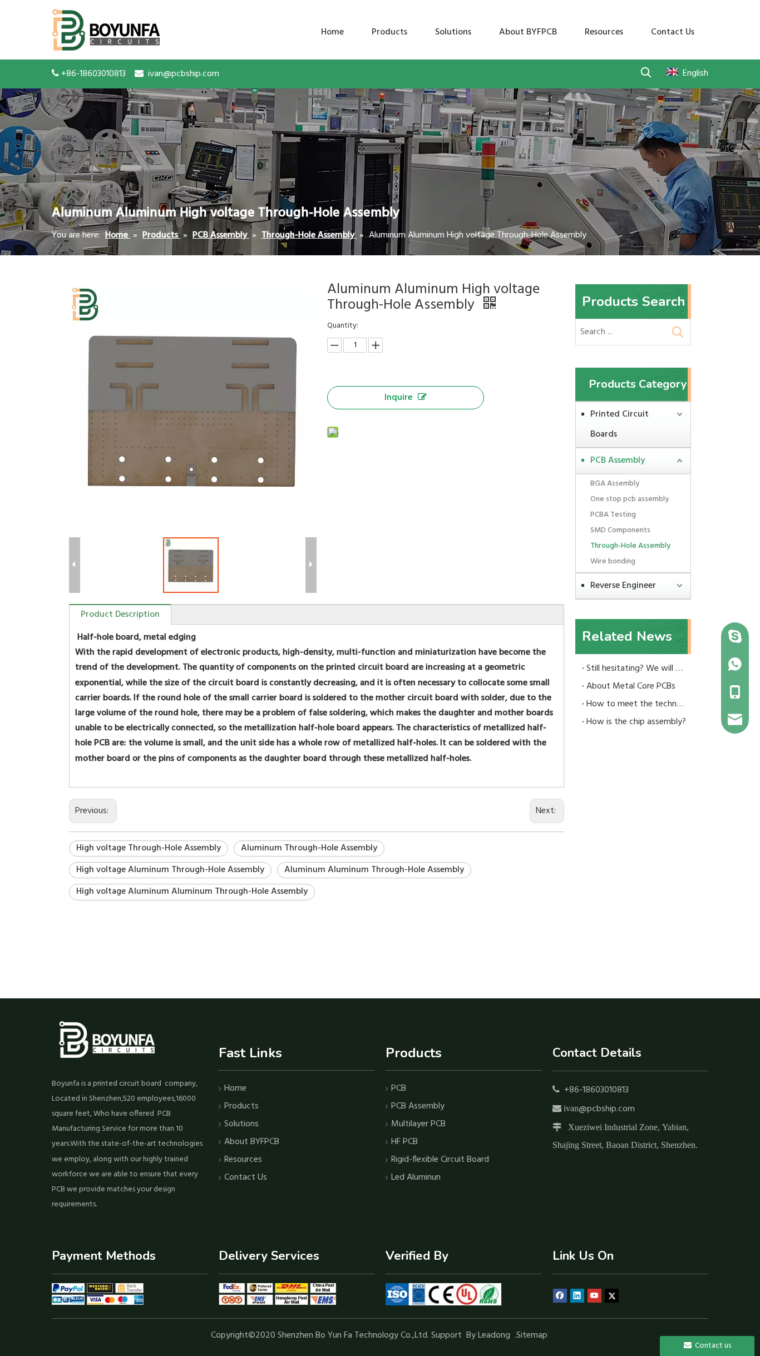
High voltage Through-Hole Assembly (148, 848)
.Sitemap (532, 1335)
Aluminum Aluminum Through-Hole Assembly (374, 870)
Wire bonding (612, 561)
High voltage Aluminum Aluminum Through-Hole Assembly (192, 891)
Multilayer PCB (418, 1124)
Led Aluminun (416, 1177)
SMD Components (620, 530)
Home (235, 1088)
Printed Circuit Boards (619, 424)
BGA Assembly (614, 483)
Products (241, 1106)
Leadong (494, 1335)
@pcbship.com (607, 1109)
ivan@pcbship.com (183, 74)
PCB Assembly (617, 460)
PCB (398, 1088)
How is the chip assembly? (636, 722)
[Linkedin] (577, 1295)
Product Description (120, 614)
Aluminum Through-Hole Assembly (309, 848)
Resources (243, 1159)
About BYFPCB (251, 1142)
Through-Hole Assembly (630, 546)
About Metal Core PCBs (630, 686)
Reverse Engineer (623, 585)
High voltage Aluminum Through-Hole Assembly (170, 870)
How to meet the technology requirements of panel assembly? (636, 704)
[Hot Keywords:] (646, 72)
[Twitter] (612, 1295)
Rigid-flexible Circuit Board (440, 1159)
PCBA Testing (613, 514)
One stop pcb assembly (629, 499)
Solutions (241, 1124)
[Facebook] (560, 1295)
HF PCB (404, 1142)
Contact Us (245, 1177)
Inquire (398, 397)
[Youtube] (594, 1295)
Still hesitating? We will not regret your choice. (636, 668)
